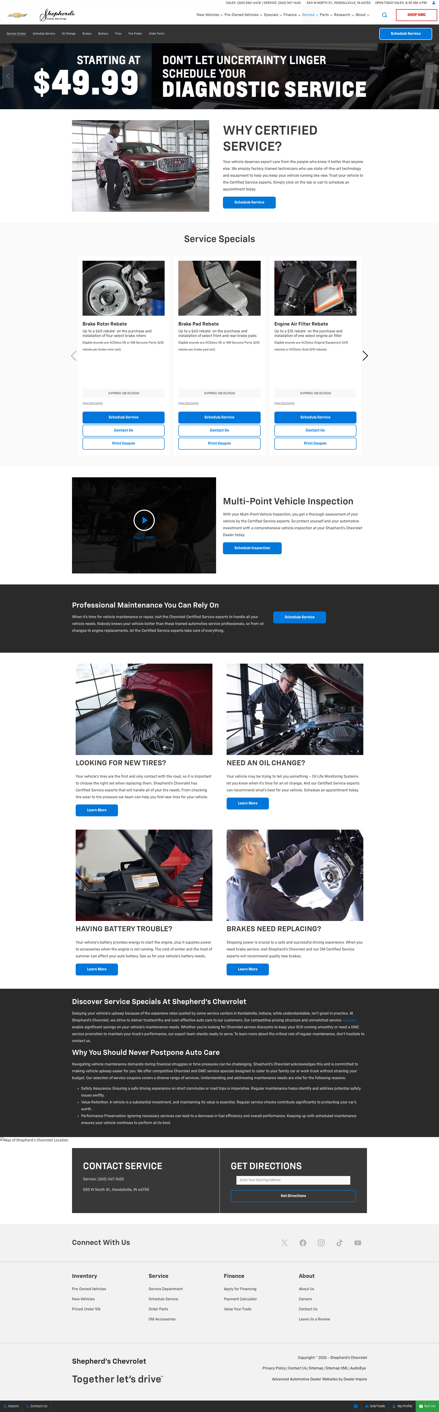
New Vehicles (83, 1299)
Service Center (16, 34)
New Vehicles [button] (208, 16)
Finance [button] (290, 16)
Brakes (87, 34)
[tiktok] (340, 1243)
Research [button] (342, 16)
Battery (103, 34)
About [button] (361, 16)
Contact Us (123, 430)
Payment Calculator (240, 1299)
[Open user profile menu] (433, 2)
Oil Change (69, 34)
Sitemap (316, 1368)
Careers (305, 1299)
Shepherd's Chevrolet (348, 1358)
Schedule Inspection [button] (252, 548)
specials (349, 1020)
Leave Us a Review (314, 1319)
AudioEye (358, 1368)
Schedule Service (44, 34)
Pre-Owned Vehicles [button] (242, 16)
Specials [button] (271, 16)
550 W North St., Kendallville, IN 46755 (339, 3)
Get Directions (293, 1196)
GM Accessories (162, 1319)
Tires (118, 34)
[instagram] (321, 1243)
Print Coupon (123, 443)
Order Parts (156, 34)
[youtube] (358, 1243)
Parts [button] (324, 16)
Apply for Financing (240, 1289)
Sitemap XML (337, 1368)
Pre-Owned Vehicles (89, 1289)
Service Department (166, 1289)
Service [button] (308, 16)
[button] (384, 15)
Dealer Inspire (355, 1379)
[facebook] (303, 1243)
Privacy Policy (274, 1368)
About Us (306, 1289)
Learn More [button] (97, 810)
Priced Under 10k (86, 1309)
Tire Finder (135, 34)
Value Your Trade (238, 1309)
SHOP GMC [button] (416, 15)
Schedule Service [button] (249, 202)
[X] (285, 1243)
